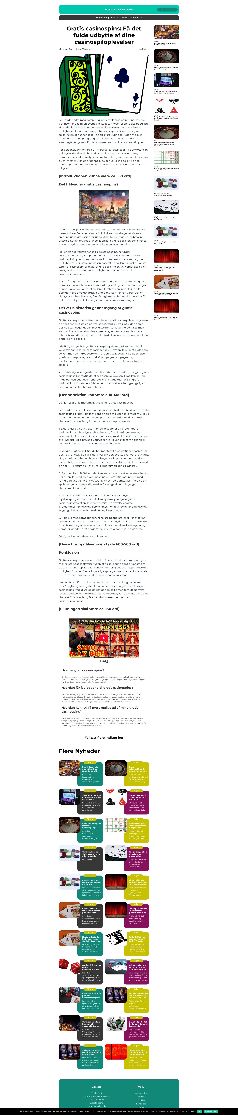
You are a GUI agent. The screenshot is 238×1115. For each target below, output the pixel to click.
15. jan (90, 904)
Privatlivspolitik (211, 1111)
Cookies (125, 17)
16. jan (136, 847)
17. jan (90, 819)
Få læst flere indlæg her (104, 737)
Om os (114, 17)
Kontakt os (136, 17)
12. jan (136, 1017)
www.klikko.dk (99, 1106)
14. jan (136, 932)
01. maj (90, 762)
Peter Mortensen (84, 49)
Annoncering (102, 17)
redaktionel (143, 49)
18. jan (136, 762)
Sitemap (141, 1107)
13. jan (90, 989)
